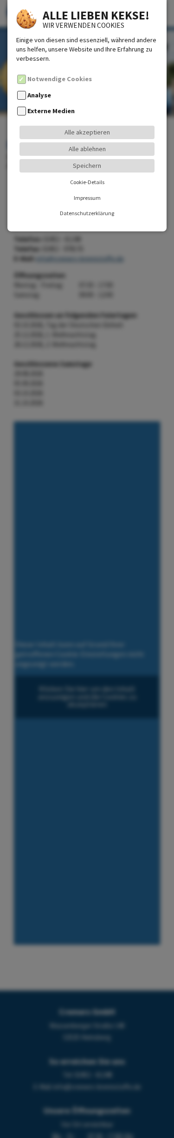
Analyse (39, 95)
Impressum (87, 197)
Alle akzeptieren (87, 132)
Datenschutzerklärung (87, 213)
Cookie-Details (87, 182)
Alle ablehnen (87, 149)
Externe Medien (51, 111)
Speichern (87, 165)
